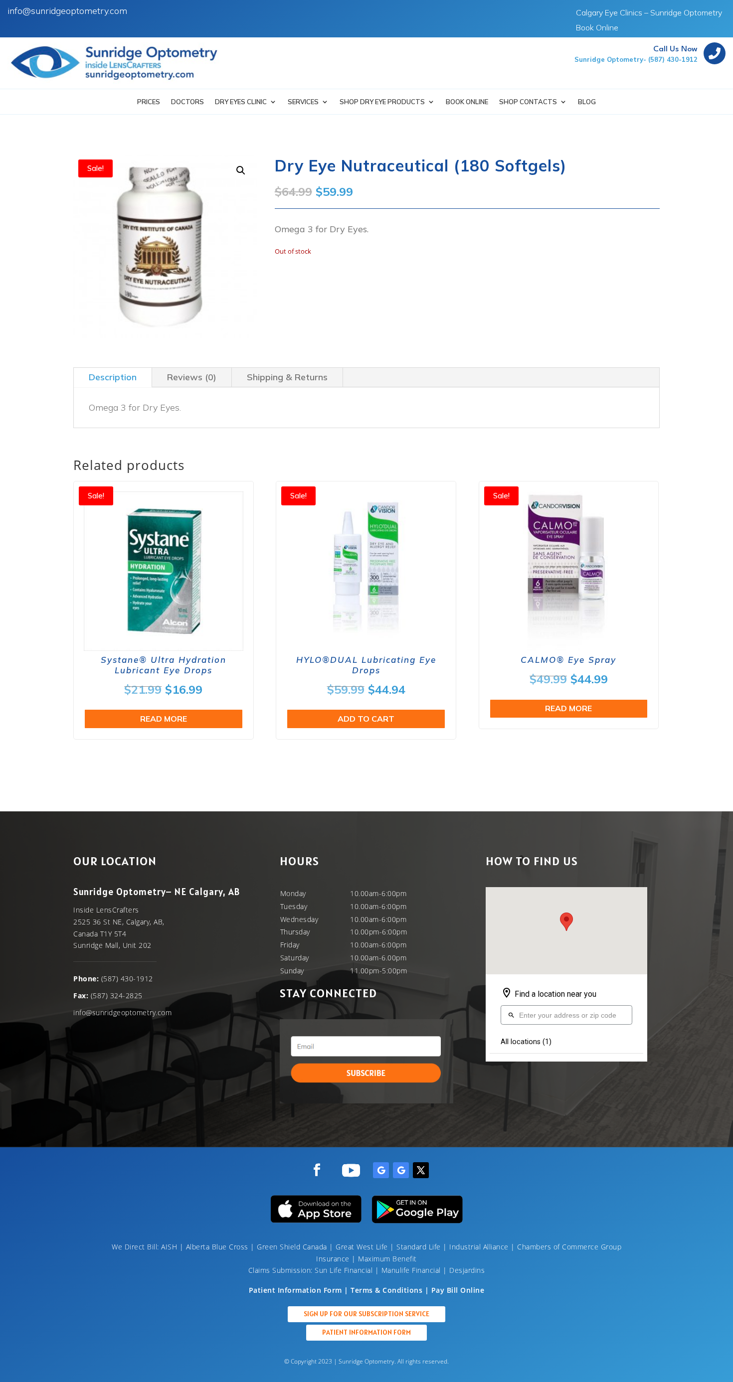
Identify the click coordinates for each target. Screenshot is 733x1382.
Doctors (187, 102)
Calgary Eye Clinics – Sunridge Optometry (649, 13)
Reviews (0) (191, 377)
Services (303, 102)
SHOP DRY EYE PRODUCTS (382, 102)
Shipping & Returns (287, 377)
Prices (148, 102)
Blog (587, 102)
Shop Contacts (528, 102)
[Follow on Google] (381, 1170)
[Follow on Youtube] (351, 1170)
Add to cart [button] (366, 719)
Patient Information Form (366, 1332)
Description (113, 377)
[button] (241, 170)
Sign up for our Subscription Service (366, 1313)
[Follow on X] (421, 1170)
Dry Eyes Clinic (241, 102)
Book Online (597, 28)
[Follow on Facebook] (316, 1170)
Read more (163, 719)
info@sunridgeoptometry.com (67, 10)
